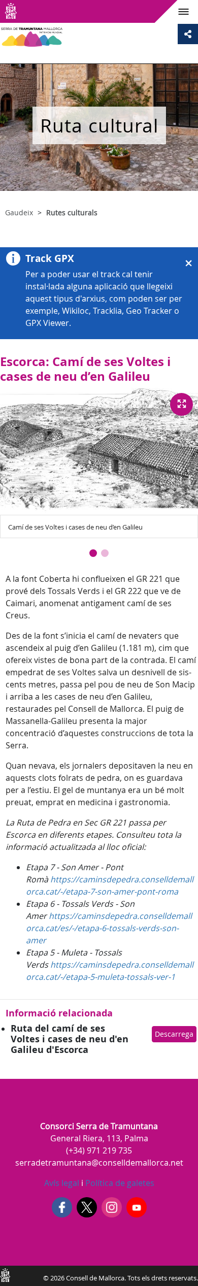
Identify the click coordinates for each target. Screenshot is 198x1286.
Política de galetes (118, 1183)
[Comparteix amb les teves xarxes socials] (188, 34)
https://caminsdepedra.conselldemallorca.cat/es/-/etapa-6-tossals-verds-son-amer (109, 928)
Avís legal (61, 1183)
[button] (93, 553)
